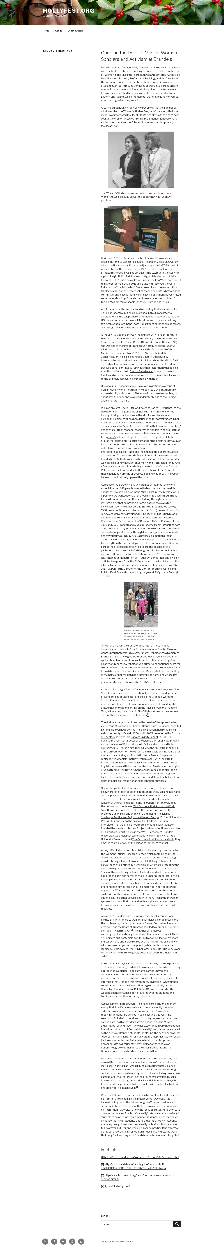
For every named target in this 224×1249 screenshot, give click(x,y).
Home (46, 30)
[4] (102, 1186)
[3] (102, 1175)
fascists (110, 451)
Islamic (140, 422)
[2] (102, 1164)
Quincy (148, 744)
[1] (102, 1157)
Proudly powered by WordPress (117, 1241)
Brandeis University (130, 510)
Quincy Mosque (132, 744)
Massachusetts (161, 744)
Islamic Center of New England (161, 740)
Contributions (75, 30)
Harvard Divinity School (144, 737)
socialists (121, 451)
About (58, 30)
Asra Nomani (168, 653)
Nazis (130, 451)
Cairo (126, 733)
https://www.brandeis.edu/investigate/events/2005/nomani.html (141, 1157)
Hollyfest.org (68, 10)
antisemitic (150, 451)
